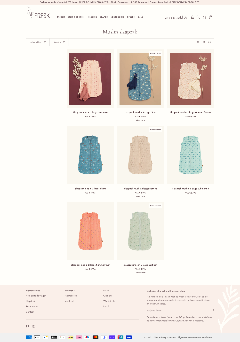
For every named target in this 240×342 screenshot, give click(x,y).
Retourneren (32, 306)
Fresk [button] (106, 290)
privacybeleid (202, 317)
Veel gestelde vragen (36, 295)
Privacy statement (167, 337)
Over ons (107, 295)
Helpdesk (30, 301)
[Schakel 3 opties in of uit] (204, 42)
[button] (61, 17)
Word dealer (109, 301)
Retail (106, 306)
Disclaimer (207, 337)
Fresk (149, 337)
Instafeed (69, 301)
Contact (29, 311)
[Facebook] (27, 326)
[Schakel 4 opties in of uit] (210, 42)
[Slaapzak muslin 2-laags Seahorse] (90, 78)
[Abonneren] (211, 310)
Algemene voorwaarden (189, 337)
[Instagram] (33, 326)
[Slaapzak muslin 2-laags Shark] (90, 155)
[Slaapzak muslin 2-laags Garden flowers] (190, 78)
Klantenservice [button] (33, 290)
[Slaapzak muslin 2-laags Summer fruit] (90, 231)
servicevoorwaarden (160, 320)
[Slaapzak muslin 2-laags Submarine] (190, 155)
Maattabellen (71, 295)
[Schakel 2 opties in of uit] (198, 42)
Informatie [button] (70, 290)
